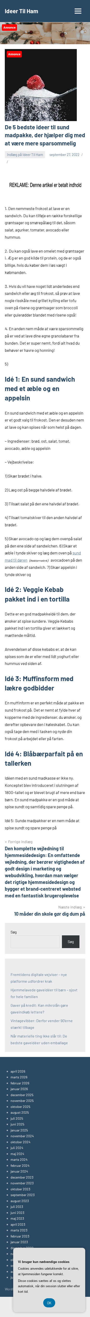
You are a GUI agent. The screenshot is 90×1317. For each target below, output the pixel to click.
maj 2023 (17, 1218)
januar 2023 (19, 1242)
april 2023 (18, 1224)
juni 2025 (17, 1124)
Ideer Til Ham (21, 10)
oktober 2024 (20, 1142)
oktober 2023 (20, 1189)
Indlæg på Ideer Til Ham (25, 154)
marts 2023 (19, 1230)
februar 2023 (20, 1236)
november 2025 (22, 1101)
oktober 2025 (20, 1107)
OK (49, 1303)
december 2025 (22, 1095)
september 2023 (23, 1195)
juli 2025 (17, 1118)
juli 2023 (17, 1207)
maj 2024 (17, 1154)
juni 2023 (17, 1213)
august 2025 (20, 1112)
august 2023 (20, 1201)
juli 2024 (17, 1148)
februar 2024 (20, 1165)
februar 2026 (20, 1083)
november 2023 (22, 1183)
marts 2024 (19, 1159)
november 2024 (22, 1136)
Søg (14, 932)
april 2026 (18, 1071)
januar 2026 (19, 1089)
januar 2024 (19, 1171)
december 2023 (22, 1177)
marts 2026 (19, 1077)
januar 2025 (19, 1130)
